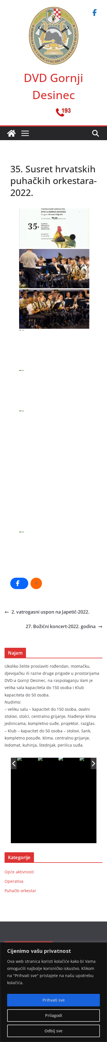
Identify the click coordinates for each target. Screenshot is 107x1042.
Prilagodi (53, 1015)
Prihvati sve (54, 1000)
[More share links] (36, 583)
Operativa (14, 881)
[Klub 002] (48, 763)
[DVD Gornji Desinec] (11, 133)
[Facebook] (94, 12)
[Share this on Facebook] (19, 583)
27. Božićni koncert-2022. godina (61, 626)
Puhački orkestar (20, 890)
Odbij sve (53, 1030)
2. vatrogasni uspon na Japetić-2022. (50, 612)
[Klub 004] (90, 763)
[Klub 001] (27, 763)
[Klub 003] (68, 763)
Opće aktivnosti (19, 872)
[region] (53, 992)
